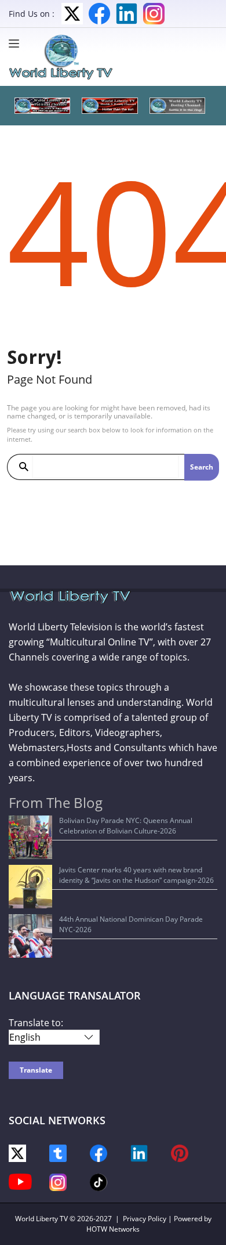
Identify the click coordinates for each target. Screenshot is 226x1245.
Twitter (72, 13)
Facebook (99, 13)
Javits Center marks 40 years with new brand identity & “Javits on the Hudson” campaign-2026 (136, 875)
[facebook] (98, 1152)
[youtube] (20, 1181)
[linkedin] (139, 1152)
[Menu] (17, 43)
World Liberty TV (41, 1219)
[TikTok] (98, 1181)
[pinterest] (179, 1152)
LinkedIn (126, 13)
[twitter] (17, 1152)
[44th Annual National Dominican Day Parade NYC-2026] (30, 936)
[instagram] (58, 1181)
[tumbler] (58, 1152)
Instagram (154, 13)
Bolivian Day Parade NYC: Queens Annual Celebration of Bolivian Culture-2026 (125, 825)
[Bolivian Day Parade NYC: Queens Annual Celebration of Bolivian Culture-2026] (30, 837)
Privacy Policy (144, 1219)
